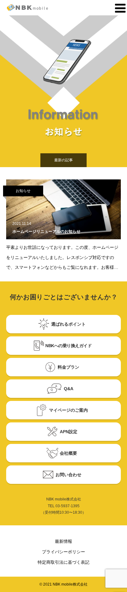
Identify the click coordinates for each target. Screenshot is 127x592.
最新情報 (63, 541)
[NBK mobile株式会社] (33, 7)
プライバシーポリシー (63, 551)
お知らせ (23, 191)
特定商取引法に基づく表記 (63, 562)
